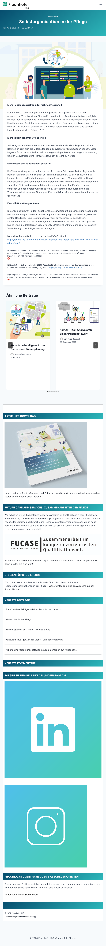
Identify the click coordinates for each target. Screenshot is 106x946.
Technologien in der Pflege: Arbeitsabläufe (28, 629)
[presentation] (28, 320)
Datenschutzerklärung (25, 917)
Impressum (10, 917)
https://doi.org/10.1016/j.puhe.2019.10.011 (65, 268)
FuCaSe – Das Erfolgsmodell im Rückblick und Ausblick (34, 609)
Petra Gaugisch (13, 28)
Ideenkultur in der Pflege (18, 619)
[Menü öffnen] (100, 5)
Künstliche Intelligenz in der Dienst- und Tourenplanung (34, 639)
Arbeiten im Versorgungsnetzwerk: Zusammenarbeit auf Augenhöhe (41, 650)
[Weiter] (95, 345)
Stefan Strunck (24, 354)
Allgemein (53, 17)
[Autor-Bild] (12, 354)
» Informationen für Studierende (21, 894)
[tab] (47, 391)
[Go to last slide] (10, 345)
